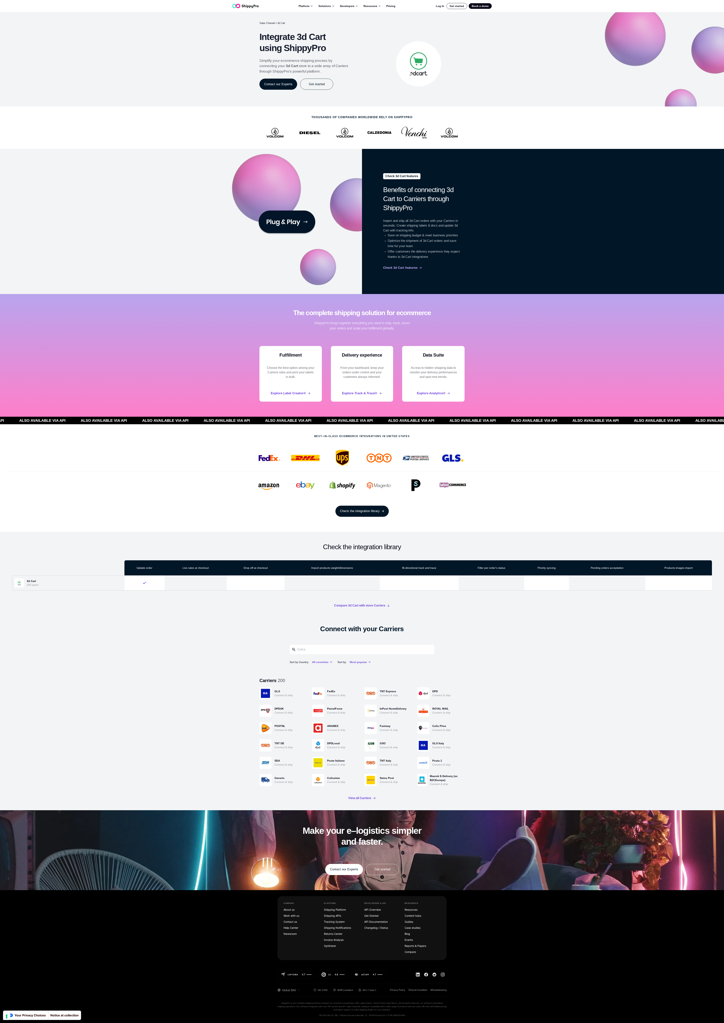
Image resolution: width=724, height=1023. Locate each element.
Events (409, 939)
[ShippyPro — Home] (245, 6)
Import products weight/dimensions (332, 567)
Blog (407, 933)
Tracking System (334, 921)
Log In (440, 6)
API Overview (372, 909)
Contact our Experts (278, 84)
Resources (370, 6)
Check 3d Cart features (400, 268)
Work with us (291, 915)
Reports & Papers (415, 945)
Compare (410, 951)
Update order (144, 567)
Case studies (412, 927)
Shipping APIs (332, 915)
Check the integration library (360, 511)
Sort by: (342, 662)
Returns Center (333, 933)
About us (289, 909)
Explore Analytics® (431, 393)
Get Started (371, 915)
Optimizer (330, 945)
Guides (409, 921)
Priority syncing (547, 567)
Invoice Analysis (334, 939)
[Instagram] (442, 974)
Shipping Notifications (337, 927)
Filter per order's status (491, 567)
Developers (347, 6)
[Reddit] (434, 974)
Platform (304, 6)
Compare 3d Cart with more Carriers (359, 605)
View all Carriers (359, 798)
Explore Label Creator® (288, 393)
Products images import (678, 567)
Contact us (290, 921)
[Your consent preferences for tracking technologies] (6, 1016)
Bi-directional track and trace (419, 567)
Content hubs (413, 915)
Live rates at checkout (196, 567)
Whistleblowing (438, 990)
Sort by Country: (299, 662)
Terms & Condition (417, 990)
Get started (457, 6)
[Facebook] (426, 974)
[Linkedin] (418, 974)
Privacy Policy (397, 990)
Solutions (324, 6)
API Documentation (376, 921)
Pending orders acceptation (607, 567)
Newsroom (290, 933)
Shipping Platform (335, 909)
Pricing (390, 6)
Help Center (291, 927)
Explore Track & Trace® (359, 393)
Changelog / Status (376, 927)
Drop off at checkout (256, 567)
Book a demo (480, 6)
